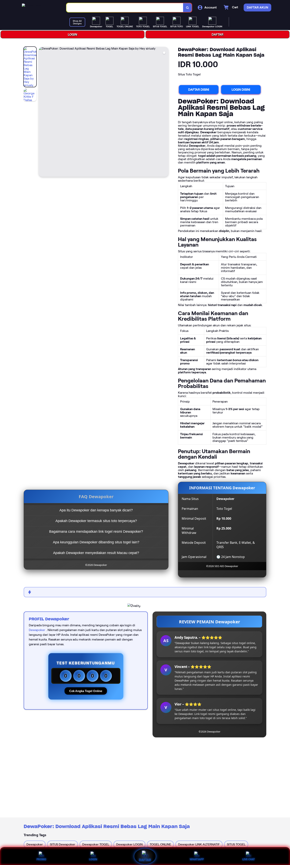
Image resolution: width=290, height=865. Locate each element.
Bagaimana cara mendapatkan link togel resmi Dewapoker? (96, 531)
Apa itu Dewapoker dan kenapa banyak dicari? (96, 510)
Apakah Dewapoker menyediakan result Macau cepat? (96, 553)
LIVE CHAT (248, 859)
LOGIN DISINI (241, 89)
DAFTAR (217, 34)
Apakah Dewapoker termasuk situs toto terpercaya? (96, 521)
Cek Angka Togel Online (85, 691)
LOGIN (72, 34)
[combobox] (124, 7)
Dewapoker (37, 630)
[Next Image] (165, 112)
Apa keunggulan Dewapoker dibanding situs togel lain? (96, 542)
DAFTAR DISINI (198, 89)
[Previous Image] (42, 112)
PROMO (41, 859)
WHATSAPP (197, 859)
